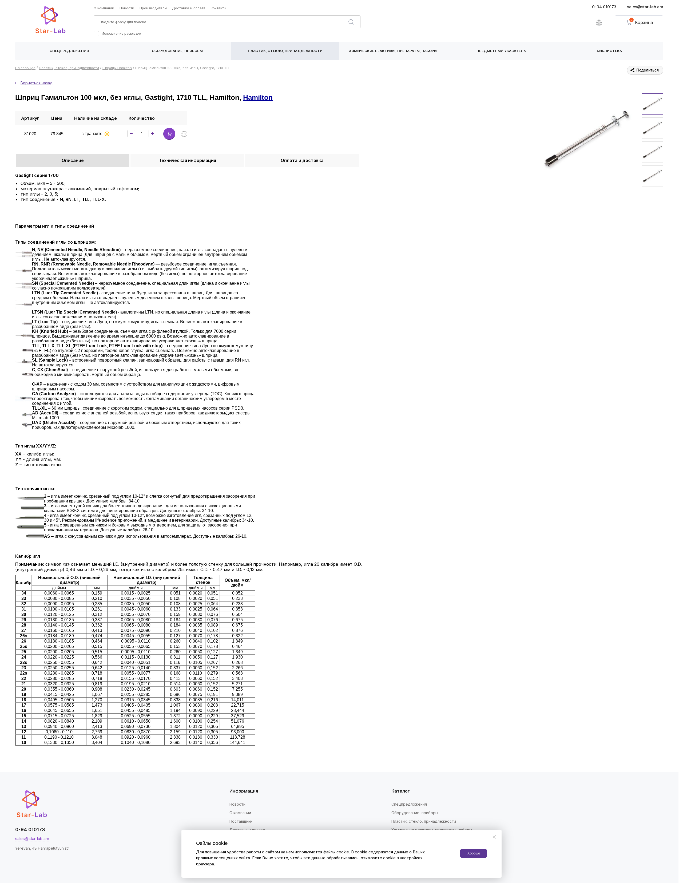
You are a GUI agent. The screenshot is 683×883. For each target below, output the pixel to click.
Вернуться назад (37, 83)
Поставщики (240, 821)
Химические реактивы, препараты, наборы (393, 51)
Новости (127, 8)
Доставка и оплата (188, 8)
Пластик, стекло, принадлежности (285, 51)
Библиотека (609, 51)
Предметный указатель (501, 51)
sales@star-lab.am (645, 6)
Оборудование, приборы (177, 51)
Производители (153, 8)
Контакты (218, 8)
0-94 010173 (604, 6)
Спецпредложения (69, 51)
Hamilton (258, 97)
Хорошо (473, 853)
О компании (104, 8)
